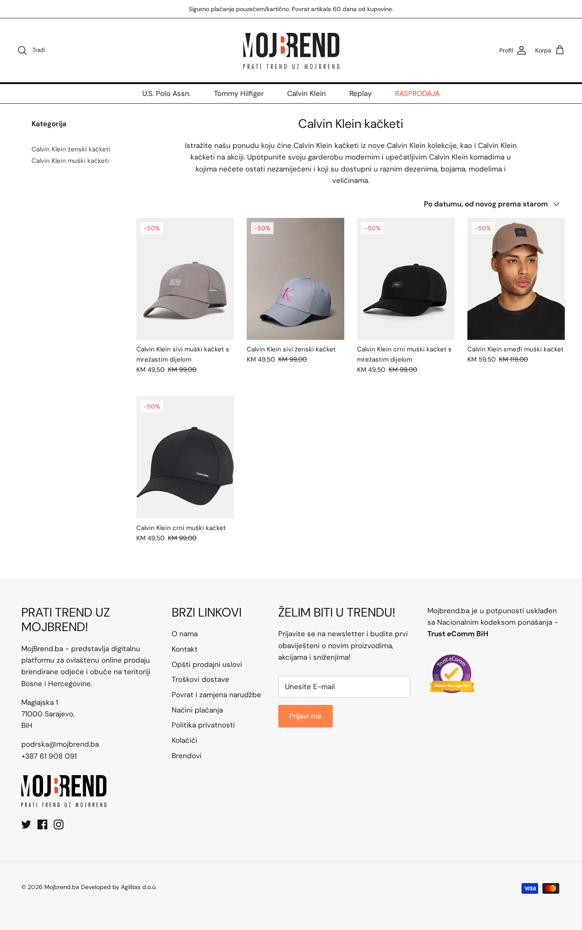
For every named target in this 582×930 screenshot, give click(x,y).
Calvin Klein (306, 93)
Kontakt (185, 649)
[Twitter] (26, 824)
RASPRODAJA (417, 93)
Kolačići (184, 740)
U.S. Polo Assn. (166, 93)
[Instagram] (58, 824)
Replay (360, 93)
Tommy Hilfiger (239, 93)
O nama (185, 633)
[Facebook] (42, 824)
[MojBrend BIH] (291, 50)
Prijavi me (305, 716)
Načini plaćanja (197, 710)
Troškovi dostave (200, 679)
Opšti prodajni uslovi (207, 664)
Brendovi (187, 755)
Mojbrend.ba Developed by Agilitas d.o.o (100, 887)
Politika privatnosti (203, 725)
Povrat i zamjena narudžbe (216, 694)
